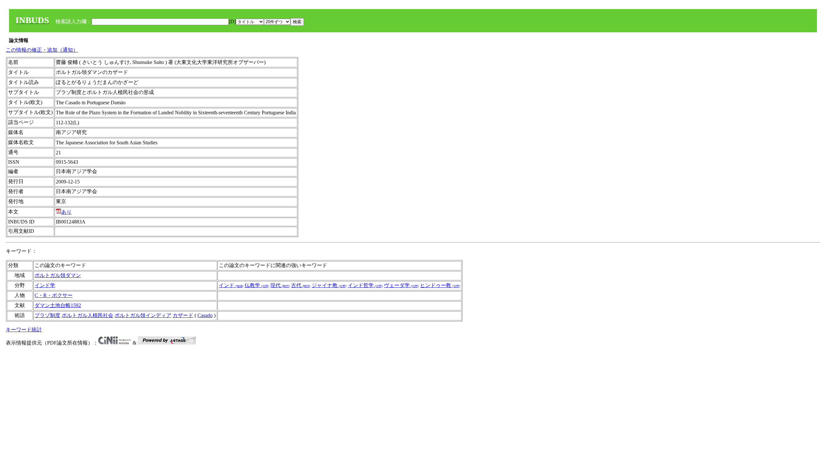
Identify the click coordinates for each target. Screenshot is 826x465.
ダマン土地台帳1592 (58, 305)
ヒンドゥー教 (440, 285)
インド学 (45, 285)
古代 (300, 285)
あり (66, 212)
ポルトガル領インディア (143, 315)
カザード (183, 315)
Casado (205, 315)
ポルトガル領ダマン (58, 275)
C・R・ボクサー (54, 295)
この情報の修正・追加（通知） (42, 50)
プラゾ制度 (47, 315)
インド (231, 285)
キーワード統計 (24, 329)
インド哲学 (365, 285)
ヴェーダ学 (401, 285)
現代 (280, 285)
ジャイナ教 (329, 285)
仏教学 (257, 285)
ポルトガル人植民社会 (87, 315)
